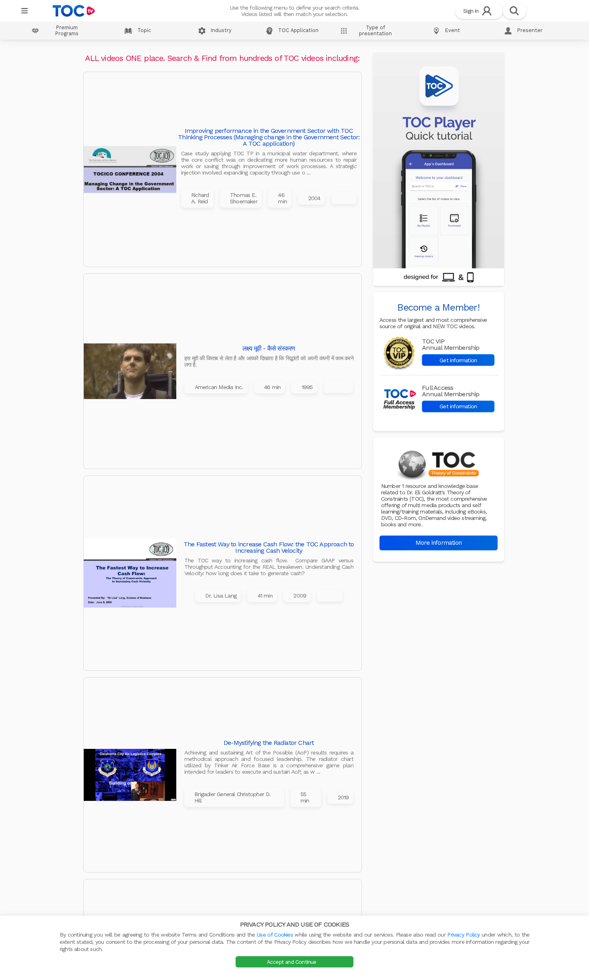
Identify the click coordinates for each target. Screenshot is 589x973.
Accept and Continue (292, 962)
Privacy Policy (463, 934)
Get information (458, 360)
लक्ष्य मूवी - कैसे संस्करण (268, 348)
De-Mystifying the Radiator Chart (269, 743)
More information (439, 542)
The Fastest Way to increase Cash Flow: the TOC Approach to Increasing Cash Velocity (269, 547)
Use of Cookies (275, 934)
